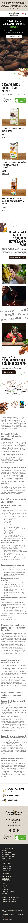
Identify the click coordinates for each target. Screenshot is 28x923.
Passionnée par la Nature (9, 901)
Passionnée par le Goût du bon (10, 897)
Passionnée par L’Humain (9, 899)
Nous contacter (6, 876)
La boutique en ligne (8, 848)
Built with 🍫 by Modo (7, 919)
